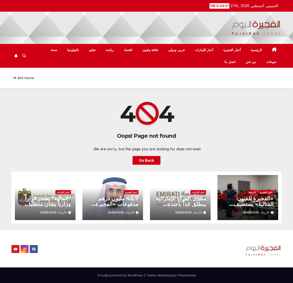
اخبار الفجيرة (266, 192)
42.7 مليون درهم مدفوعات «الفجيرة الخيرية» (116, 204)
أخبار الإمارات (204, 50)
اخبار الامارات (198, 192)
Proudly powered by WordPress (121, 275)
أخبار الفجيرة (232, 50)
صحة (54, 50)
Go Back (146, 160)
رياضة (110, 50)
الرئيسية (256, 50)
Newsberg (165, 275)
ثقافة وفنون (150, 50)
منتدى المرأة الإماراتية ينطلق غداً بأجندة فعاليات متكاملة (181, 204)
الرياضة (252, 192)
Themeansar (187, 275)
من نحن (251, 62)
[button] (24, 56)
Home (29, 78)
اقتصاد (128, 50)
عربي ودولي (176, 50)
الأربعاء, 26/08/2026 (256, 212)
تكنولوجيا (73, 50)
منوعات (271, 62)
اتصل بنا (230, 62)
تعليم (92, 50)
